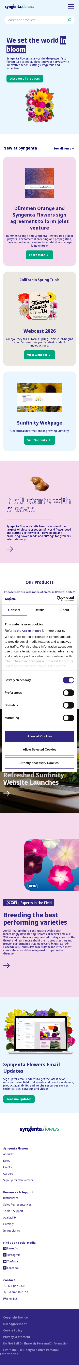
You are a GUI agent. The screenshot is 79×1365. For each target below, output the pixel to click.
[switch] (68, 692)
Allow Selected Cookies (39, 749)
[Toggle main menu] (71, 6)
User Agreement (15, 1324)
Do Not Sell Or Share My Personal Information (35, 1343)
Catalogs (9, 1224)
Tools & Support (13, 1211)
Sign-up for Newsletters (18, 1180)
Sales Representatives (17, 1204)
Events (7, 1167)
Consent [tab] (14, 610)
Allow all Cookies (39, 736)
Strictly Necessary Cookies (39, 763)
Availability (10, 1217)
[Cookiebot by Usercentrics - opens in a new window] (56, 598)
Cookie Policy (31, 630)
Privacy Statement (16, 1337)
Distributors (10, 1198)
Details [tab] (40, 610)
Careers (8, 1173)
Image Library (11, 1230)
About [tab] (64, 610)
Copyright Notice (15, 1317)
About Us (9, 1154)
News (6, 1160)
